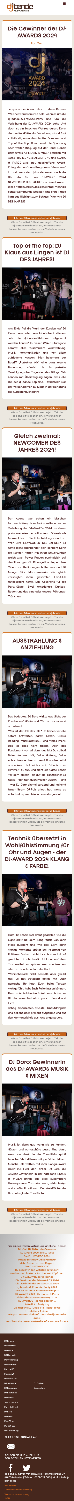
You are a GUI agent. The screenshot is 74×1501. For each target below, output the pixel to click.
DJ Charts (9, 1397)
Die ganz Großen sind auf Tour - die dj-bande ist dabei (37, 1316)
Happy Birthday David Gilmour (37, 1259)
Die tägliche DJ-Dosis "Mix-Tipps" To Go (37, 1307)
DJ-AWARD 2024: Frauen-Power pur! (37, 1290)
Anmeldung (39, 1388)
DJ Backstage (10, 1388)
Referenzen (10, 1345)
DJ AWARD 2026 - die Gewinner (37, 1249)
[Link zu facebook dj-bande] (10, 1462)
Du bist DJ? (9, 1426)
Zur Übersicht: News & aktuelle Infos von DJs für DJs (37, 1321)
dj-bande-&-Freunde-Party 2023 (37, 1297)
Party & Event (11, 1407)
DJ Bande (8, 1350)
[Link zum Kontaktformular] (10, 1441)
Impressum (11, 1485)
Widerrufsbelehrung (17, 1493)
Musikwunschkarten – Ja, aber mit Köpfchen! (37, 1273)
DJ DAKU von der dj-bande (37, 1276)
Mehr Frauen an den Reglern (37, 1263)
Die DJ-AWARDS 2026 (37, 1256)
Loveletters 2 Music (37, 1311)
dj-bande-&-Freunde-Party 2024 (37, 1286)
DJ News (8, 1416)
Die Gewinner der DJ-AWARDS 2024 (37, 1280)
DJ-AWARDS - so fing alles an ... (37, 1300)
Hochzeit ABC (10, 1378)
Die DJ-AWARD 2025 (37, 1266)
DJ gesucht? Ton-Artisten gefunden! (37, 1269)
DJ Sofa (8, 1411)
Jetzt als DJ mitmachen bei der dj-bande (37, 217)
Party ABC (9, 1369)
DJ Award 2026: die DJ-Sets (37, 1252)
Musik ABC (9, 1374)
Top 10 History (11, 1402)
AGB (7, 1498)
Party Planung (11, 1359)
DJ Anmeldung (11, 1430)
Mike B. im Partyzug (37, 1304)
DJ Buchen (39, 1383)
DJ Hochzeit (10, 1355)
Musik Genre (10, 1364)
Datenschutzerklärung (18, 1489)
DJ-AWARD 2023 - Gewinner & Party (37, 1293)
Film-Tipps (9, 1421)
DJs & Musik (10, 1383)
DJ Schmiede (10, 1392)
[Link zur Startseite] (19, 3)
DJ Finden (9, 1341)
